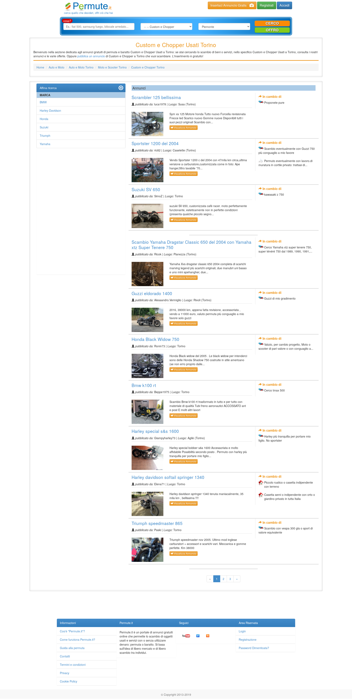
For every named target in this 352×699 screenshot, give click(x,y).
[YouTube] (186, 635)
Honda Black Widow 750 (155, 339)
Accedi (284, 5)
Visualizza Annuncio (184, 127)
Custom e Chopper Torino (148, 67)
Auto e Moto (56, 67)
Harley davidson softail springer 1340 (168, 477)
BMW (43, 102)
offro (272, 30)
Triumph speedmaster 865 (157, 523)
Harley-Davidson (50, 110)
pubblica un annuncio (91, 56)
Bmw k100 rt (144, 385)
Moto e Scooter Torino (112, 67)
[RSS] (208, 635)
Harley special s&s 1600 (155, 431)
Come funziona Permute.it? (77, 639)
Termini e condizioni (73, 665)
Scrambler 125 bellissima (156, 97)
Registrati (267, 5)
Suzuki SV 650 (146, 189)
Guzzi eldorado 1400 (152, 293)
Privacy (64, 673)
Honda (44, 119)
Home (40, 67)
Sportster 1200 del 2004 (155, 143)
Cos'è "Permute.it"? (72, 631)
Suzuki (44, 127)
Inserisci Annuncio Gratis (228, 5)
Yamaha (45, 144)
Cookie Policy (68, 681)
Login (242, 631)
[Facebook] (198, 635)
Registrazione (247, 639)
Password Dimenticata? (254, 648)
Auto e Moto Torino (81, 67)
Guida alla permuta (72, 648)
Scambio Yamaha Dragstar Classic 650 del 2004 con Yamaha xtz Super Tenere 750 (191, 244)
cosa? (67, 21)
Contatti (65, 656)
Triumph (45, 135)
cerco (272, 23)
